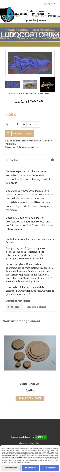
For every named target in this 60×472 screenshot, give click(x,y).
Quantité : (12, 124)
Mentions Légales (29, 443)
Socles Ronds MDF (30, 383)
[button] (50, 84)
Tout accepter (50, 468)
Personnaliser (11, 468)
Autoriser (41, 437)
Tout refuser (30, 468)
